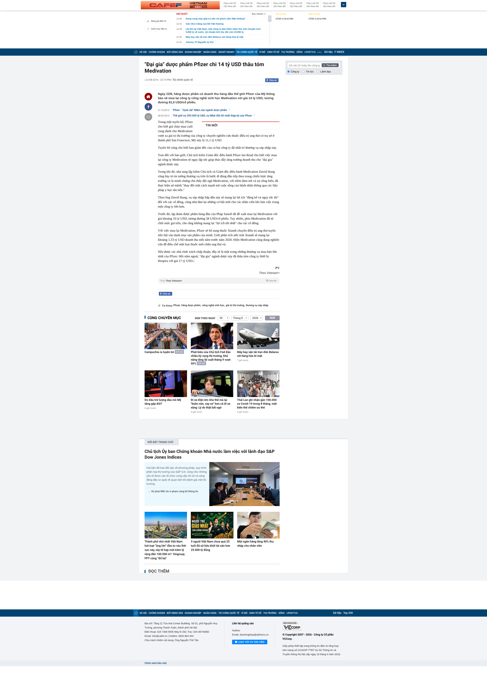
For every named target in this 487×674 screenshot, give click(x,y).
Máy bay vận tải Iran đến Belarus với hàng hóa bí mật (258, 354)
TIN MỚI (211, 125)
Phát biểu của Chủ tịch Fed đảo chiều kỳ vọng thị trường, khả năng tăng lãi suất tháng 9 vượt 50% (211, 357)
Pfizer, (177, 305)
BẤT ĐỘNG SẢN (175, 52)
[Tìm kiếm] (330, 65)
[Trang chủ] (136, 52)
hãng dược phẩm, (191, 305)
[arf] (219, 285)
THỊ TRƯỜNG (287, 52)
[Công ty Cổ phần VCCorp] (312, 626)
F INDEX (339, 52)
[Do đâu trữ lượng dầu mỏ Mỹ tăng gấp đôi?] (166, 383)
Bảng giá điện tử (158, 21)
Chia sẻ (273, 80)
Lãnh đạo (326, 71)
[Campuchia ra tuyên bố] (166, 336)
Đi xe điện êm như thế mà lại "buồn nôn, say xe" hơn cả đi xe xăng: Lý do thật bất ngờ (210, 403)
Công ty (295, 71)
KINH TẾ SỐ (273, 52)
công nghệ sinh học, (213, 305)
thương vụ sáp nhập (257, 305)
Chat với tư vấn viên (251, 642)
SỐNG (299, 52)
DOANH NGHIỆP (193, 52)
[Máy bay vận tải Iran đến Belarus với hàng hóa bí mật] (258, 336)
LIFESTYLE (310, 52)
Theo (218, 280)
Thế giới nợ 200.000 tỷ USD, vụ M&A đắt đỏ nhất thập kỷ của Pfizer (212, 115)
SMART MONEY (226, 52)
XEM (272, 317)
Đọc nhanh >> (259, 14)
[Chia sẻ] (148, 107)
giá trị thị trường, (235, 305)
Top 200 (348, 613)
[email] (148, 117)
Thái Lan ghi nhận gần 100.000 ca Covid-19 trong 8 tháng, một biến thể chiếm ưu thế (257, 403)
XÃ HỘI (143, 52)
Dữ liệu (328, 52)
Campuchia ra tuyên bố (159, 352)
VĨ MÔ (262, 52)
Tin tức (310, 71)
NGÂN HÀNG (210, 52)
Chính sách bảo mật (155, 663)
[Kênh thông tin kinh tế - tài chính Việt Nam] (180, 5)
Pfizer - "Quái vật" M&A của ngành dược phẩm (200, 110)
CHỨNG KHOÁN (157, 52)
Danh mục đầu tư (159, 29)
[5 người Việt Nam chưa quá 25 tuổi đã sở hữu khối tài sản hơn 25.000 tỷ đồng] (212, 525)
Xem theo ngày (205, 318)
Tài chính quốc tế (183, 79)
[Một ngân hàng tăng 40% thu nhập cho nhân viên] (258, 525)
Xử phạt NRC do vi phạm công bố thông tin (174, 491)
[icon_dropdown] (343, 4)
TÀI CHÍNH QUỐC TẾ (246, 52)
